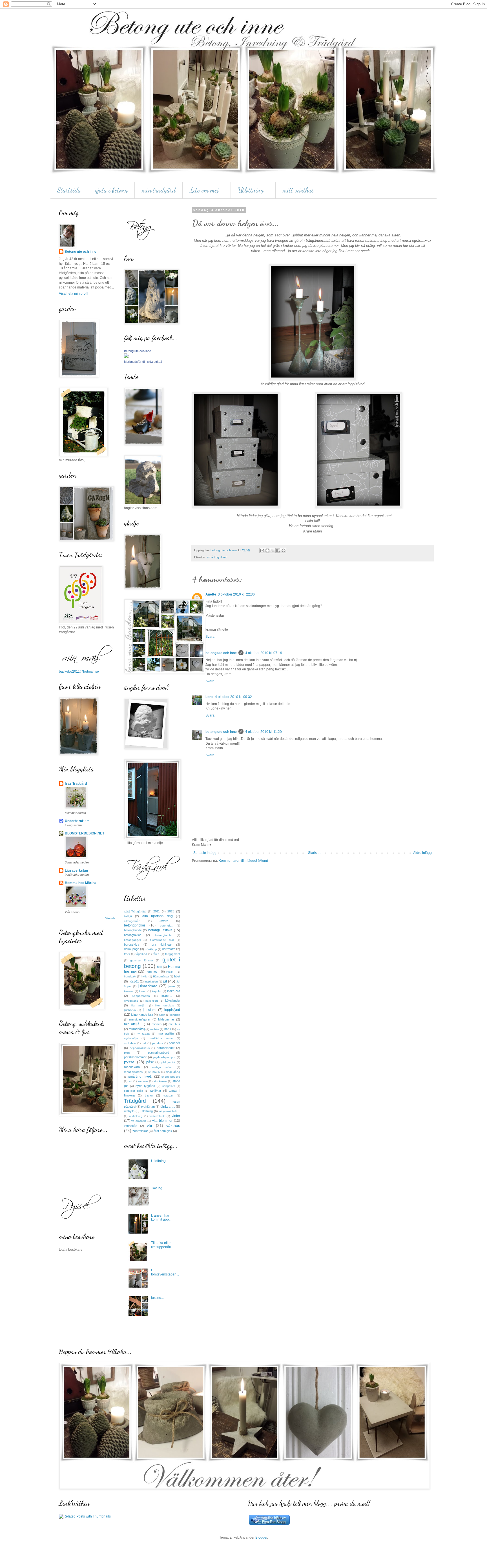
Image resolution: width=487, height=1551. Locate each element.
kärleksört (151, 1000)
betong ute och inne (221, 653)
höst (177, 976)
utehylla (129, 1111)
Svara (209, 637)
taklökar (155, 1090)
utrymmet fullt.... (169, 1111)
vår (149, 1125)
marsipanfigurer (139, 1019)
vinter (176, 1116)
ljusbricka (130, 1009)
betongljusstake (160, 930)
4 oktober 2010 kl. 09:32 (233, 697)
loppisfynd (172, 1010)
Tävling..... (159, 1188)
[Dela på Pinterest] (283, 550)
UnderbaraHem (77, 821)
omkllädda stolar (161, 1038)
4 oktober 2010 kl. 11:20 (263, 732)
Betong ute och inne (80, 252)
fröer (127, 953)
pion (127, 1052)
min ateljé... (133, 1024)
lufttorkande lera (142, 1014)
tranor (149, 1095)
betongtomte (163, 935)
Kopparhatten (141, 995)
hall (159, 966)
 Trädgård (135, 911)
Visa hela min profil (73, 294)
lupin (162, 1014)
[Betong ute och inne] (126, 357)
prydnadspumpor (164, 1057)
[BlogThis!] (267, 550)
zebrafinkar (140, 1131)
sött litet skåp (133, 1090)
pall (144, 1043)
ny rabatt (143, 1033)
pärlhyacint (168, 1062)
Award (164, 921)
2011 (156, 911)
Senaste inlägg (204, 853)
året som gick (163, 1131)
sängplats (168, 1085)
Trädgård (135, 1101)
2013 (170, 911)
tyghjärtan (148, 1106)
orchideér (130, 1043)
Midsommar (166, 1019)
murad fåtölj (137, 1029)
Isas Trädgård (76, 783)
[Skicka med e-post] (262, 550)
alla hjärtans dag (157, 916)
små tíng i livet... (218, 557)
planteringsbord (158, 1052)
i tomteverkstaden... (165, 1272)
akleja (128, 916)
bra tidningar (162, 944)
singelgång (173, 1071)
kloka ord (173, 991)
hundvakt (130, 976)
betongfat (166, 925)
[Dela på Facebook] (278, 550)
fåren (156, 953)
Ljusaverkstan (76, 870)
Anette (210, 594)
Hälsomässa (161, 976)
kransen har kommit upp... (161, 1217)
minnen (156, 1024)
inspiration (151, 981)
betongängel (132, 939)
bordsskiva (131, 944)
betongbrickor (134, 925)
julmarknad (148, 986)
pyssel (129, 1062)
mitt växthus (298, 190)
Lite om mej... (207, 190)
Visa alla (110, 918)
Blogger (261, 1537)
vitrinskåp (130, 1125)
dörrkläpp (151, 949)
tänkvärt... (167, 1107)
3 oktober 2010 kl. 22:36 (236, 594)
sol (130, 1081)
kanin (142, 991)
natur (167, 1029)
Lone (209, 697)
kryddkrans (131, 1000)
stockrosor (160, 1081)
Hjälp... (170, 971)
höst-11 (134, 981)
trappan (168, 1095)
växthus (173, 1125)
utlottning (147, 1111)
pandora (157, 1043)
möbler (154, 1029)
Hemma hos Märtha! (81, 883)
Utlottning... (253, 190)
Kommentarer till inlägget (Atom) (243, 861)
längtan (175, 1014)
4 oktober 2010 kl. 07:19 (263, 653)
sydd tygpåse (145, 1085)
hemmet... (152, 971)
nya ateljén (166, 1033)
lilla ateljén (138, 1005)
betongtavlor (132, 935)
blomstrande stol (162, 939)
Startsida (69, 190)
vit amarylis (138, 1120)
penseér (174, 1043)
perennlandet (165, 1047)
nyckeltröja (131, 1038)
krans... (166, 995)
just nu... (157, 1298)
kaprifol (156, 991)
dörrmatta (168, 949)
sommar (143, 1081)
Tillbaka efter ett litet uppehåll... (163, 1245)
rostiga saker (162, 1067)
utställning (135, 1116)
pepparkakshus (140, 1047)
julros (172, 986)
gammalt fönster (141, 960)
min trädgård (159, 190)
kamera (129, 991)
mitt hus (174, 1024)
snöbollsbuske (170, 1076)
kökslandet (172, 1000)
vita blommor (162, 1121)
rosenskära (132, 1067)
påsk (150, 1062)
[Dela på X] (273, 550)
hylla (144, 976)
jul (165, 981)
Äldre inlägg (422, 853)
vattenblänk (157, 1116)
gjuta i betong (111, 190)
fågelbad (141, 953)
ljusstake (149, 1010)
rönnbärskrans (133, 1071)
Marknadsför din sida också (143, 361)
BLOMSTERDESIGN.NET (84, 833)
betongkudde (133, 930)
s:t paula (154, 1071)
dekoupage (131, 949)
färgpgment (172, 953)
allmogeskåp (132, 921)
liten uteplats (164, 1005)
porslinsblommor (135, 1057)
